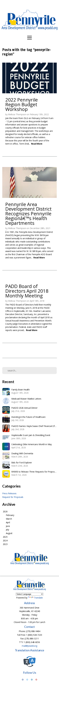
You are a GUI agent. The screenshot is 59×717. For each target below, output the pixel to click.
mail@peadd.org (29, 645)
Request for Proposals (12, 497)
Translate (38, 597)
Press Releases (9, 493)
